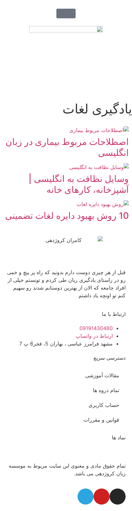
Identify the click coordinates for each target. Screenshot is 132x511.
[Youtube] (102, 497)
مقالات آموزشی (102, 375)
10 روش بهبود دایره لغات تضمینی (67, 215)
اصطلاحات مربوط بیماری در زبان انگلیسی (67, 147)
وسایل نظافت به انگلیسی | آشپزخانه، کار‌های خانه (79, 184)
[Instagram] (118, 497)
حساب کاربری (103, 405)
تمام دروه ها (106, 390)
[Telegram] (86, 497)
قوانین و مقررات (101, 420)
